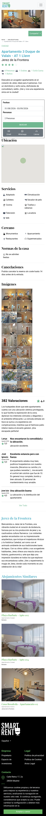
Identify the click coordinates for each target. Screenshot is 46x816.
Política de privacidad (34, 755)
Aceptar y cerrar (23, 811)
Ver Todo (23, 505)
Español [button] (5, 741)
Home (3, 39)
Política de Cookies (33, 759)
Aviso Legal (30, 763)
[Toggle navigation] (40, 4)
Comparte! (34, 33)
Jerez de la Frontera (13, 39)
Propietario (6, 755)
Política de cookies (28, 806)
